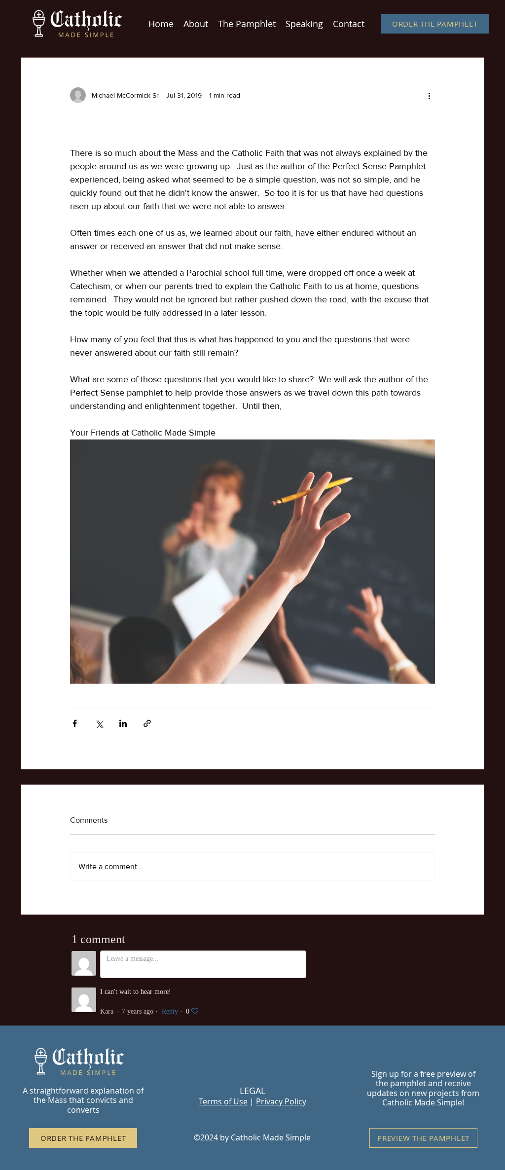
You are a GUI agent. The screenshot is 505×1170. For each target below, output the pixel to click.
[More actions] (429, 95)
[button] (247, 23)
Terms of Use (223, 1101)
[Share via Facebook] (74, 723)
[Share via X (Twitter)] (99, 723)
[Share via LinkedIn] (123, 723)
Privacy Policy (281, 1101)
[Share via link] (147, 723)
